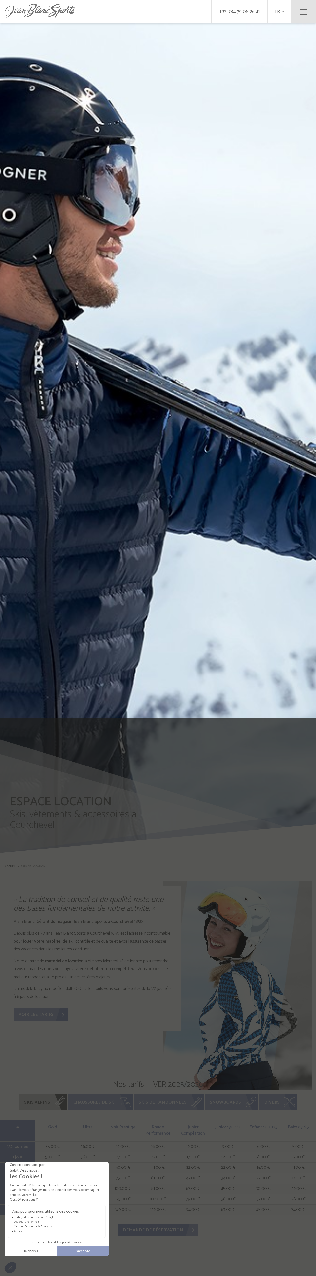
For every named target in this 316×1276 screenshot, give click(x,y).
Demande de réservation (153, 1230)
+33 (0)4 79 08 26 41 (239, 12)
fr (278, 12)
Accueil (10, 866)
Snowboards (225, 1102)
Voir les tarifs (36, 1014)
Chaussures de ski (94, 1102)
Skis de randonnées (163, 1102)
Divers (272, 1102)
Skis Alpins (37, 1102)
